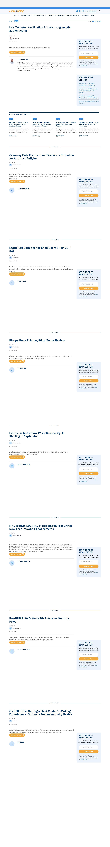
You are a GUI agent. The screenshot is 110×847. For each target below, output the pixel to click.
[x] (83, 11)
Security (61, 15)
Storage (85, 15)
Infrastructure (39, 15)
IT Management (26, 15)
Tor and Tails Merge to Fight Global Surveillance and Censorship (88, 124)
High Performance (73, 15)
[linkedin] (80, 11)
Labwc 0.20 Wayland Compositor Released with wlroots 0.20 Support (88, 90)
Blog (92, 15)
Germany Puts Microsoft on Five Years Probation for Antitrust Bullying (18, 124)
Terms (96, 63)
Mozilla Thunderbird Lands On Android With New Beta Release (66, 124)
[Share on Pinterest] (97, 21)
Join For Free (88, 57)
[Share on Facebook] (93, 21)
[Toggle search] (100, 11)
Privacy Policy (84, 65)
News (15, 15)
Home (10, 21)
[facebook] (77, 11)
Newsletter (92, 11)
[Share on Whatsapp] (100, 21)
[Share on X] (95, 21)
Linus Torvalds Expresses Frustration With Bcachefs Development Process (42, 124)
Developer (51, 15)
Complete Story (16, 52)
